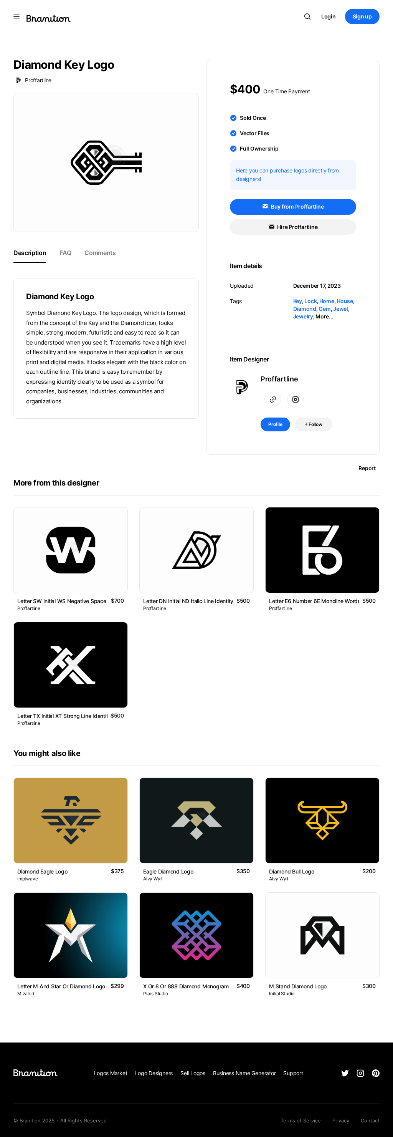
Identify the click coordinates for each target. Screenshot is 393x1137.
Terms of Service (301, 1120)
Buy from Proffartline (297, 206)
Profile (275, 424)
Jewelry (303, 316)
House (345, 301)
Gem (324, 308)
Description (29, 253)
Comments (100, 253)
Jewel (340, 308)
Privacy (340, 1120)
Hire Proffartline (297, 227)
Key (297, 301)
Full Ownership (259, 148)
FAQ (65, 253)
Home (326, 301)
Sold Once (253, 117)
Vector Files (254, 133)
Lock (310, 301)
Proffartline (38, 80)
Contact (370, 1120)
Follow (314, 424)
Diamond (304, 308)
